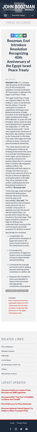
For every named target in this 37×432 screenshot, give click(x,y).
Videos (4, 369)
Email (21, 36)
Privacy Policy (22, 423)
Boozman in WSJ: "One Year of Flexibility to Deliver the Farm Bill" (17, 398)
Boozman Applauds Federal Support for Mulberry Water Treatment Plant (17, 409)
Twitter (17, 36)
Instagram (15, 429)
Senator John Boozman (18, 7)
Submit (32, 15)
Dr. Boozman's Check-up (10, 364)
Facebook (13, 36)
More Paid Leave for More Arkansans (16, 404)
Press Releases (7, 347)
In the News (6, 360)
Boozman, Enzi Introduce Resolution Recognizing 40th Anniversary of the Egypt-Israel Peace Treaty (18, 55)
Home (12, 423)
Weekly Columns (7, 351)
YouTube (26, 429)
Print (25, 36)
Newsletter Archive (9, 373)
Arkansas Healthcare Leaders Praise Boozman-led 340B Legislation (16, 391)
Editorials (5, 356)
